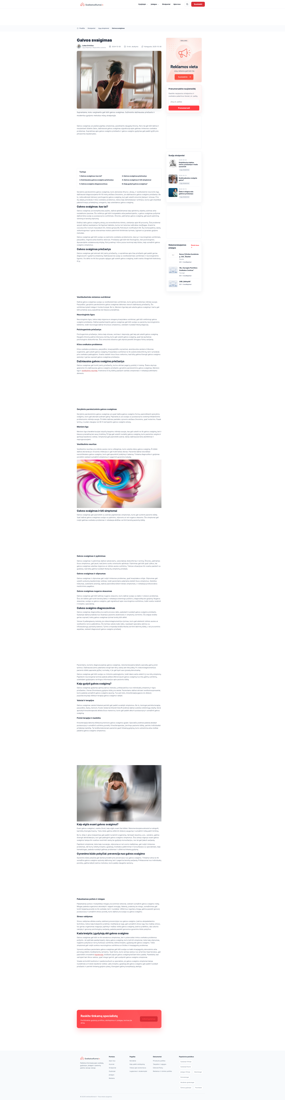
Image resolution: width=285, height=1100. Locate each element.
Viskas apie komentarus (138, 1068)
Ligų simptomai (103, 28)
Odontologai (198, 1072)
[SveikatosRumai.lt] (92, 1058)
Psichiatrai (198, 1087)
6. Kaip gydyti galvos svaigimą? (134, 184)
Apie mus (177, 4)
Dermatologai (184, 1077)
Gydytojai (143, 4)
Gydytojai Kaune (185, 1067)
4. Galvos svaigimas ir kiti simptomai (136, 180)
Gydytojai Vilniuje (185, 1061)
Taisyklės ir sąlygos (159, 1064)
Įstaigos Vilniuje (185, 1072)
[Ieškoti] (187, 4)
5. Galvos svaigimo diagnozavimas (93, 184)
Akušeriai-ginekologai (187, 1082)
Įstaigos (155, 4)
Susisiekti (198, 4)
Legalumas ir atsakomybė (138, 1071)
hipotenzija (99, 955)
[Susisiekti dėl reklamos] (184, 60)
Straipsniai (166, 4)
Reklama (112, 1078)
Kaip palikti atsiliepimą (137, 1064)
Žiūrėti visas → (195, 246)
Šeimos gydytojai (185, 1087)
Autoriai (111, 1064)
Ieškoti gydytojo (148, 1019)
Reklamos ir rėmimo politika (162, 1071)
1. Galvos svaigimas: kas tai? (90, 176)
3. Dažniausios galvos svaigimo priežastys (96, 180)
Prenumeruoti (184, 108)
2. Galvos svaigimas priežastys (134, 176)
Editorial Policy (158, 1068)
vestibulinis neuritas (90, 371)
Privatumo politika (159, 1061)
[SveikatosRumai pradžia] (92, 4)
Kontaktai (133, 1061)
